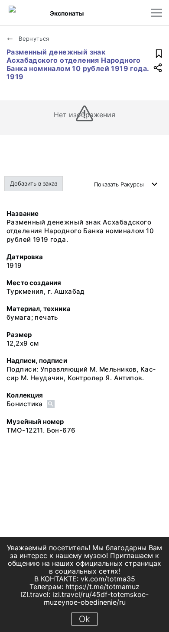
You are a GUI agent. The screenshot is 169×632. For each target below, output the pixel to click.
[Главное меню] (156, 12)
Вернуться (33, 38)
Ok (84, 619)
